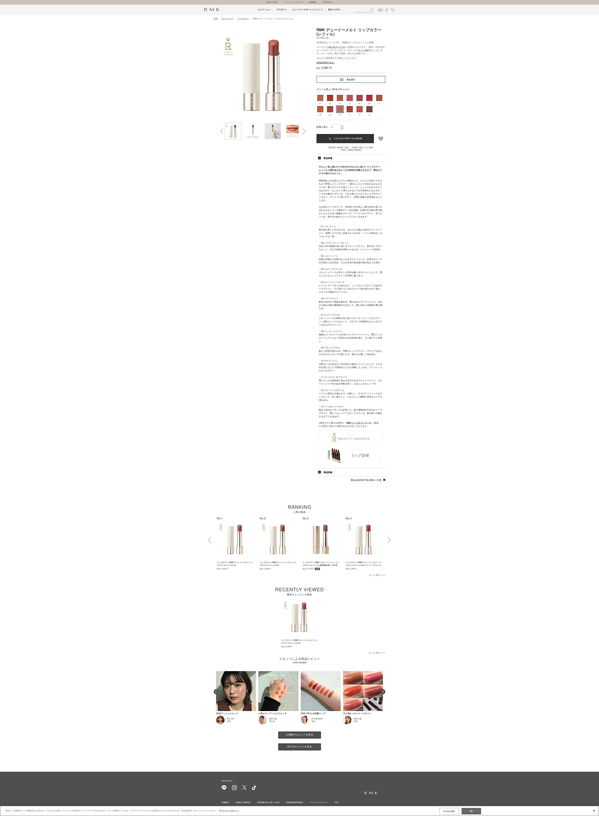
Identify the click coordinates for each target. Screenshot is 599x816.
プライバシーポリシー (318, 802)
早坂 (356, 721)
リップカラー (243, 18)
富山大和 (230, 719)
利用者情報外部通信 (294, 802)
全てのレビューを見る (299, 746)
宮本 (313, 721)
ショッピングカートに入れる (348, 138)
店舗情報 (312, 2)
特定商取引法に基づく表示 (268, 802)
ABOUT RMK (272, 2)
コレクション (264, 9)
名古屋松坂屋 (317, 719)
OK (471, 811)
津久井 (272, 721)
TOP (215, 18)
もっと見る (374, 574)
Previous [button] (220, 129)
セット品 (363, 50)
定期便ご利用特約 (243, 802)
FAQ (336, 802)
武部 (229, 721)
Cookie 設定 (449, 811)
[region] (299, 811)
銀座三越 (273, 719)
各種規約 (225, 802)
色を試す (351, 79)
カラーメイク (227, 18)
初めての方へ (334, 9)
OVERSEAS (327, 2)
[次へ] (385, 538)
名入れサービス (336, 47)
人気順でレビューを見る (299, 734)
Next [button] (300, 129)
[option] (262, 75)
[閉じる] (594, 810)
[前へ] (209, 538)
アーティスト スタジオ (293, 2)
